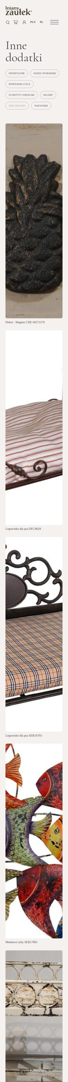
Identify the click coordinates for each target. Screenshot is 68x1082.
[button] (54, 22)
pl (41, 22)
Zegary (48, 95)
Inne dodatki (17, 106)
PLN (33, 22)
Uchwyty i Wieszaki (21, 95)
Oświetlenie (17, 73)
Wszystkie (41, 106)
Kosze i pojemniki (45, 73)
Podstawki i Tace (19, 84)
